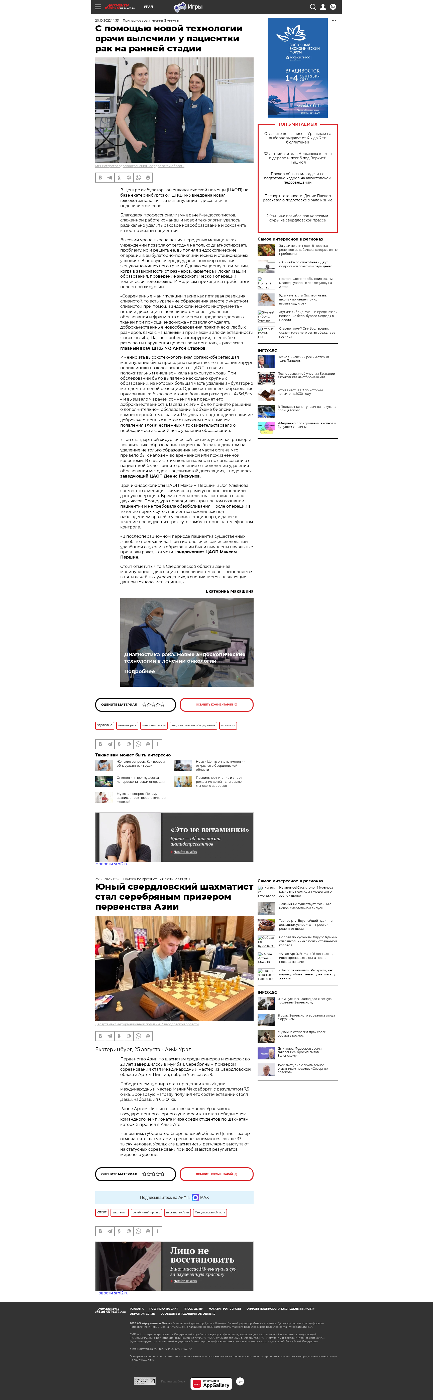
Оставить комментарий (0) (216, 704)
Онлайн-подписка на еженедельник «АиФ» (281, 1308)
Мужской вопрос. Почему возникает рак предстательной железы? (141, 798)
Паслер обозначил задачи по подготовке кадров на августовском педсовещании (297, 178)
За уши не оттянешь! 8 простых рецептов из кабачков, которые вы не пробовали (308, 250)
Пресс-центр (193, 1308)
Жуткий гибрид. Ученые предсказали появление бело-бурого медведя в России (308, 316)
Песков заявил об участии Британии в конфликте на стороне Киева (306, 375)
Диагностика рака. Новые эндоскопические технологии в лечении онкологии (185, 657)
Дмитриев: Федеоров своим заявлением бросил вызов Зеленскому (299, 1052)
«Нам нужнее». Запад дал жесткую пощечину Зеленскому (305, 1000)
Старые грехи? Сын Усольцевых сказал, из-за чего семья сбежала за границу (307, 332)
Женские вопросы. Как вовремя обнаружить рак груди (141, 763)
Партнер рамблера (173, 1381)
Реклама (137, 1308)
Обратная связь (142, 1313)
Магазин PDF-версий (225, 1308)
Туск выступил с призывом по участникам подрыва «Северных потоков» (303, 1068)
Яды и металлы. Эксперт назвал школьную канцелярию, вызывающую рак (304, 299)
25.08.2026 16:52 (107, 879)
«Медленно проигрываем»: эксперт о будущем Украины (307, 425)
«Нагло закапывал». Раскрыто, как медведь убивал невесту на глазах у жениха (307, 974)
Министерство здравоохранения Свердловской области (139, 166)
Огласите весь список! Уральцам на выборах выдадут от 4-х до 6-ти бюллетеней (297, 138)
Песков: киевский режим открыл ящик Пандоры (303, 358)
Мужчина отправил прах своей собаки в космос (302, 1033)
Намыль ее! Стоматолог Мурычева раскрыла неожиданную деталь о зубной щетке (306, 891)
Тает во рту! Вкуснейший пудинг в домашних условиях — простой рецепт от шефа (306, 924)
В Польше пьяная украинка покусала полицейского (307, 408)
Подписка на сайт (163, 1308)
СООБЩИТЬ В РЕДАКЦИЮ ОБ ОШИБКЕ (188, 1313)
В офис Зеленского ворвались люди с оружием (306, 1017)
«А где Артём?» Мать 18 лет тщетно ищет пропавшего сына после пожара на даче (306, 958)
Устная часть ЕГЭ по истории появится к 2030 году (300, 392)
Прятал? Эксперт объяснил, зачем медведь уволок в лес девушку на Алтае (306, 283)
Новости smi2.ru (112, 864)
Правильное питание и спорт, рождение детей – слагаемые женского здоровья (219, 782)
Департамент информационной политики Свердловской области (147, 1024)
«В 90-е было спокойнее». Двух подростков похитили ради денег (305, 264)
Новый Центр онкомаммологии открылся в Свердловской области (221, 765)
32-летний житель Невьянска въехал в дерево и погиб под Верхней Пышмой (298, 158)
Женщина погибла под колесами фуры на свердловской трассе (297, 218)
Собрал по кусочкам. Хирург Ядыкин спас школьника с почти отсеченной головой (308, 941)
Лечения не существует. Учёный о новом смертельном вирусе (305, 906)
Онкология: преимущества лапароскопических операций (141, 780)
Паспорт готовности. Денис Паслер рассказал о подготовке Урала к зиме (298, 198)
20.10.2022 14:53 (107, 20)
